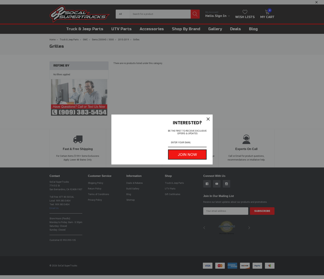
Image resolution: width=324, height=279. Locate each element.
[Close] (208, 119)
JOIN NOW (187, 154)
